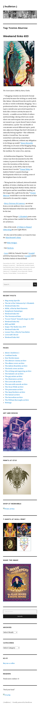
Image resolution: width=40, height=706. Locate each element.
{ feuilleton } (10, 6)
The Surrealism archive (14, 397)
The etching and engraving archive (18, 371)
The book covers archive (14, 368)
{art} (18, 263)
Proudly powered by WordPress (22, 702)
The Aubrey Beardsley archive (16, 366)
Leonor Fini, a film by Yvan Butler (17, 332)
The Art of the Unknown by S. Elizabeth (19, 303)
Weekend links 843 (12, 314)
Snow (6, 253)
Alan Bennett (20, 265)
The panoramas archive (14, 389)
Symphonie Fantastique (14, 311)
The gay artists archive (13, 376)
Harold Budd (7, 267)
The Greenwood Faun (13, 316)
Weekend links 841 (12, 329)
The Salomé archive (12, 395)
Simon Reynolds (27, 143)
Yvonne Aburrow (22, 273)
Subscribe (20, 616)
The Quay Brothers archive (15, 392)
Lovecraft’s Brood (11, 335)
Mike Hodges (12, 243)
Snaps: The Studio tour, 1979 (15, 327)
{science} (12, 265)
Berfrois (10, 248)
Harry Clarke (15, 267)
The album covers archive (14, 363)
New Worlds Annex (12, 358)
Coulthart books (11, 355)
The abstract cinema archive (15, 361)
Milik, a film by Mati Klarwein (16, 308)
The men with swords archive (16, 384)
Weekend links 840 (12, 337)
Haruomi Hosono (24, 267)
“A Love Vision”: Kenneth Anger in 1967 (19, 319)
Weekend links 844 (12, 306)
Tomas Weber (25, 169)
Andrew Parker (29, 265)
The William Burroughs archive (17, 400)
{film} (21, 263)
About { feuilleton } (12, 353)
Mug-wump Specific (12, 301)
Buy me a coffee (9, 663)
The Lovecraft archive (13, 382)
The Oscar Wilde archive (14, 387)
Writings (8, 403)
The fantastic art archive (14, 374)
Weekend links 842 (12, 322)
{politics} (31, 263)
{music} (25, 263)
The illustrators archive (14, 379)
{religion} (6, 265)
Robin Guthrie (23, 269)
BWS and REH (10, 324)
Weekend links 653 (15, 36)
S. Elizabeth (23, 216)
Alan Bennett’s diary (13, 237)
